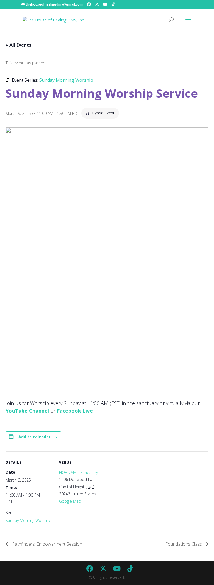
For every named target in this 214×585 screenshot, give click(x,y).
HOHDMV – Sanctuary (78, 472)
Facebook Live (75, 410)
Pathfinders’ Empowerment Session (46, 544)
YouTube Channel (27, 410)
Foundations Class (184, 544)
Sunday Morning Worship (28, 520)
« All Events (18, 45)
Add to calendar (34, 436)
